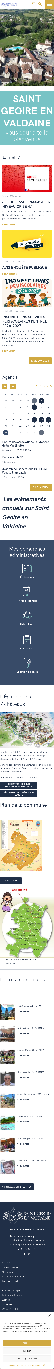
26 (20, 426)
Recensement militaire (13, 1276)
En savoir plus (9, 225)
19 (20, 419)
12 (20, 413)
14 (34, 413)
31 (5, 432)
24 (5, 426)
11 (13, 413)
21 (34, 419)
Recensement (27, 648)
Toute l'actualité (40, 361)
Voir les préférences (27, 1358)
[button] (49, 1315)
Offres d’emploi (10, 1309)
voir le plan (10, 880)
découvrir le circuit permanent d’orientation (19, 785)
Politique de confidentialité (34, 1365)
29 (41, 426)
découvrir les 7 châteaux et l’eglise (18, 793)
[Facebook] (25, 1254)
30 (48, 426)
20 (27, 419)
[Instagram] (28, 1254)
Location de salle (27, 672)
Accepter (27, 1343)
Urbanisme (27, 624)
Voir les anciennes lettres (16, 1187)
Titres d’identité (27, 601)
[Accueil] (9, 4)
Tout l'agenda (41, 487)
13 (27, 413)
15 (41, 413)
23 (48, 419)
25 (13, 426)
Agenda (6, 1300)
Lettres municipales (12, 1295)
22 (41, 419)
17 (5, 419)
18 (13, 419)
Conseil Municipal (11, 1290)
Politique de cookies (15, 1365)
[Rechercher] (39, 5)
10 (5, 413)
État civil (6, 1262)
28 (34, 426)
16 (48, 413)
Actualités (20, 196)
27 (27, 426)
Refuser (27, 1351)
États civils (27, 577)
